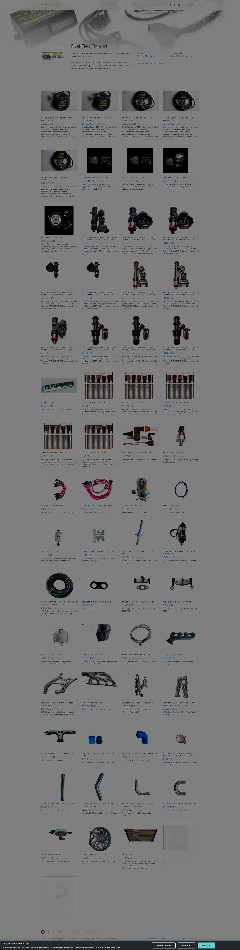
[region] (120, 945)
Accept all (206, 945)
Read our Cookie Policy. (112, 947)
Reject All (186, 945)
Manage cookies (164, 945)
